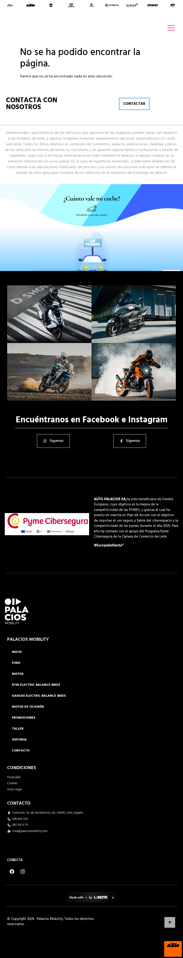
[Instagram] (22, 871)
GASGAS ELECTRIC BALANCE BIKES (39, 696)
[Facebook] (12, 871)
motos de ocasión (28, 707)
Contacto (21, 750)
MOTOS (17, 674)
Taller (18, 728)
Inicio (17, 652)
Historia (19, 739)
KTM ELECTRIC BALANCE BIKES (36, 685)
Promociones (23, 718)
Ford (16, 663)
